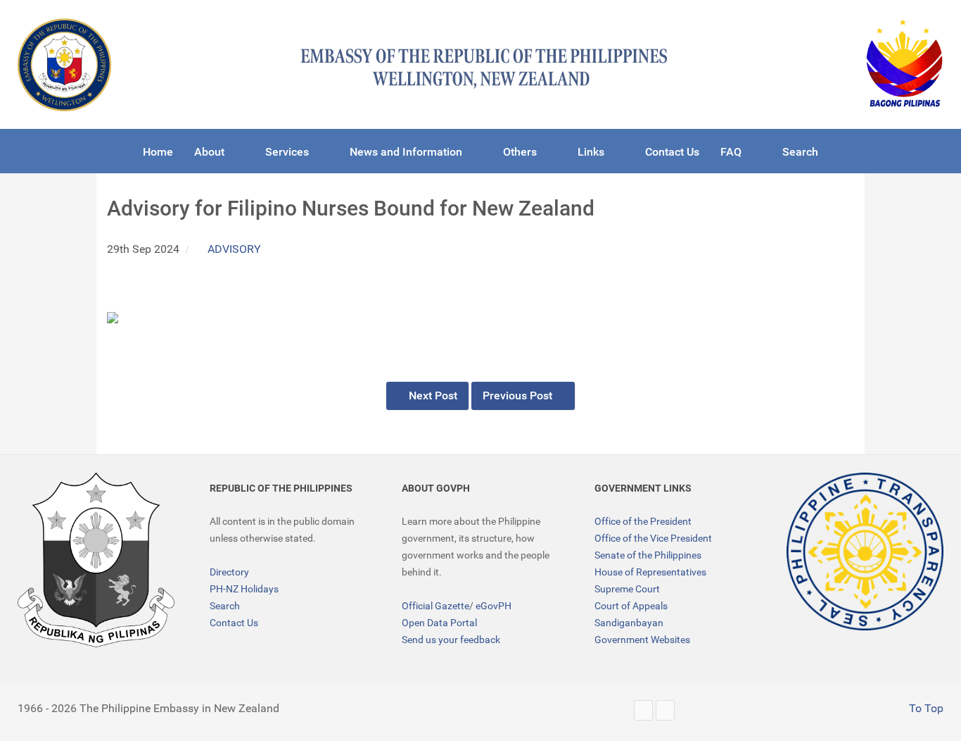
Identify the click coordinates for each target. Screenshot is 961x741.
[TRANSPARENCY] (865, 551)
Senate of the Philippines (647, 555)
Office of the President (643, 521)
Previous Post (519, 395)
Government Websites (642, 639)
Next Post (431, 395)
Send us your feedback (451, 639)
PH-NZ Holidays (244, 588)
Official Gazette (435, 605)
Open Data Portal (439, 622)
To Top (924, 708)
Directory (229, 572)
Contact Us (234, 622)
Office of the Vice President (653, 538)
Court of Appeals (631, 605)
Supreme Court (627, 588)
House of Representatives (650, 572)
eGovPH (493, 605)
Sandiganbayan (628, 622)
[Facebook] (665, 710)
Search (225, 605)
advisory (234, 249)
